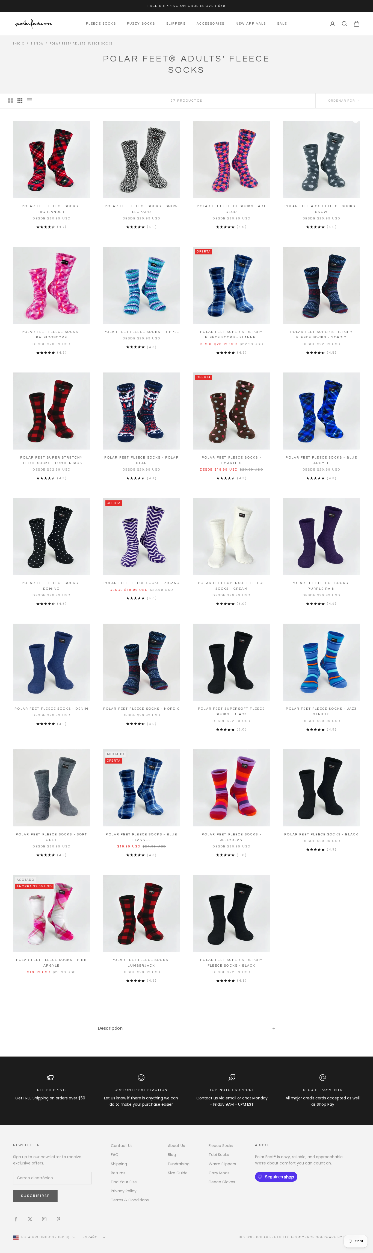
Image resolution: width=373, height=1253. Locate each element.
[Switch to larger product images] (10, 100)
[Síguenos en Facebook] (16, 1219)
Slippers (176, 23)
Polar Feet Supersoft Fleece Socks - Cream (231, 585)
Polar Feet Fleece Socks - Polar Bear (141, 460)
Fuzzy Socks (141, 23)
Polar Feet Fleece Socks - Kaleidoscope (51, 334)
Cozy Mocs (219, 1173)
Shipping (119, 1164)
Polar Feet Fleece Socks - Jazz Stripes (321, 711)
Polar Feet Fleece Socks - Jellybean (231, 837)
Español (91, 1237)
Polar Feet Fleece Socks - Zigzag (141, 583)
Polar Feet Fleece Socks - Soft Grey (51, 837)
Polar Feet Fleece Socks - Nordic (141, 709)
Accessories (211, 23)
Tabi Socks (219, 1154)
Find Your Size (124, 1182)
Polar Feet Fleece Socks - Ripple (141, 332)
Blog (172, 1154)
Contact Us (121, 1145)
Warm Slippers (222, 1164)
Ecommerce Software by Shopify (325, 1237)
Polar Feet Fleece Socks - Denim (51, 709)
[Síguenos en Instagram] (44, 1219)
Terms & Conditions (130, 1200)
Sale (282, 23)
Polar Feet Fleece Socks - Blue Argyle (321, 460)
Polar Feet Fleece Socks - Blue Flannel (141, 837)
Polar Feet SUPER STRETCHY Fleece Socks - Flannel (231, 334)
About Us (176, 1145)
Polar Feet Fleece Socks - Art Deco (231, 208)
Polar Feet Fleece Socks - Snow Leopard (141, 208)
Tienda (37, 44)
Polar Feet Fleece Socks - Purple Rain (321, 585)
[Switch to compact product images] (29, 100)
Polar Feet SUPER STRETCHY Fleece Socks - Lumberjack (51, 460)
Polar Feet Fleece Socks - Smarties (231, 460)
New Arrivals (251, 23)
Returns (118, 1173)
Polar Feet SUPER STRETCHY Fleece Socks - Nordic (321, 334)
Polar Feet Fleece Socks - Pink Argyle (51, 962)
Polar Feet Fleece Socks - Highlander (51, 208)
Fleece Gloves (222, 1182)
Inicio (19, 44)
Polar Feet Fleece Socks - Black (321, 834)
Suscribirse (35, 1195)
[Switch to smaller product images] (19, 100)
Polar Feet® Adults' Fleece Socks (81, 44)
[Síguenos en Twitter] (30, 1219)
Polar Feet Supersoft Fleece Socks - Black (231, 711)
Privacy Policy (124, 1191)
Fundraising (179, 1164)
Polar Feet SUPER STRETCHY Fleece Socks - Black (231, 962)
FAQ (115, 1154)
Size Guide (178, 1173)
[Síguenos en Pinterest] (58, 1219)
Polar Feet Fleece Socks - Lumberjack (141, 962)
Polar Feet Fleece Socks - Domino (51, 585)
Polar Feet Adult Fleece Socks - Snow (322, 208)
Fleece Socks (101, 23)
